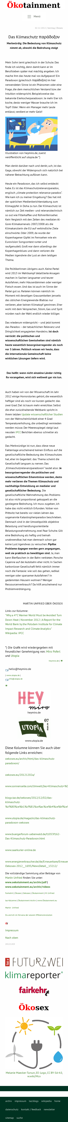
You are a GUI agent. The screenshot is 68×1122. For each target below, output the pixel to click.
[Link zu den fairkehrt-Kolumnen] (34, 991)
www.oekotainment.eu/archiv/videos (27, 887)
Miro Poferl (53, 651)
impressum (20, 1101)
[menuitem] (8, 1101)
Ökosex (18, 893)
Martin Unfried (13, 877)
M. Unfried (49, 893)
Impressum (11, 930)
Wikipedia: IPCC (14, 633)
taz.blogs (34, 1101)
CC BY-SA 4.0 (54, 1072)
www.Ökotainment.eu (47, 900)
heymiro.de (54, 660)
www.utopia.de (13, 675)
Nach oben (11, 937)
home (57, 1101)
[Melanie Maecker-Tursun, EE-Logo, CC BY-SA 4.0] (34, 1043)
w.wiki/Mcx (34, 1076)
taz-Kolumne (10, 900)
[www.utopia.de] (34, 727)
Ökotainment (38, 893)
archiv (8, 1101)
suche (20, 1117)
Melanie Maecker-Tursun (20, 1072)
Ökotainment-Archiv (27, 900)
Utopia (15, 656)
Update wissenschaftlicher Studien (42, 414)
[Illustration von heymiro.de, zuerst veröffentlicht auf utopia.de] (31, 134)
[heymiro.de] (34, 700)
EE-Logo (41, 1072)
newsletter (49, 1109)
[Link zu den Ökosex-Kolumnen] (34, 1007)
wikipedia (46, 1101)
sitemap (9, 1117)
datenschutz (11, 1109)
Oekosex (26, 893)
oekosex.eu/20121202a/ (20, 774)
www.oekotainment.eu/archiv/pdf (25, 882)
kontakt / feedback (31, 1109)
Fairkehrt (9, 893)
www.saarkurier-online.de (20, 850)
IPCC (18, 432)
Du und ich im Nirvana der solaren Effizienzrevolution (28, 915)
